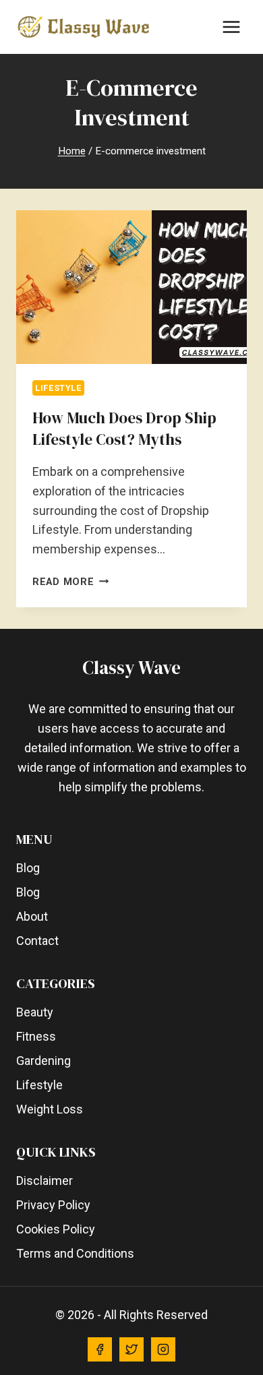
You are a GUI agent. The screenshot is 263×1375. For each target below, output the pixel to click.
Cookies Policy (55, 1229)
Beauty (34, 1012)
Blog (28, 868)
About (32, 916)
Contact (37, 941)
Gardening (43, 1060)
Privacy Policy (53, 1205)
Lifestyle (58, 388)
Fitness (36, 1036)
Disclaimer (44, 1180)
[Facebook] (100, 1349)
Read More (70, 582)
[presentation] (131, 287)
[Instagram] (163, 1349)
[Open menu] (231, 26)
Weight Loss (49, 1109)
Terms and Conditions (75, 1253)
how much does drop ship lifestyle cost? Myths (124, 428)
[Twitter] (131, 1349)
